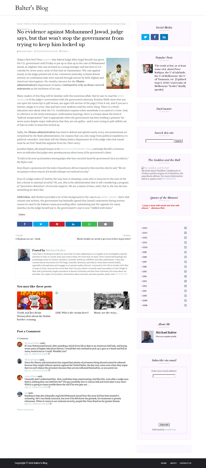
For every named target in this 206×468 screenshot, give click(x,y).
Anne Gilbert (31, 376)
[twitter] (145, 37)
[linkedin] (164, 37)
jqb (26, 393)
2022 (164, 237)
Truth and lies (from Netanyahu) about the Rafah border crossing (33, 316)
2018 (164, 257)
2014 (164, 276)
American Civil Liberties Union (76, 149)
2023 (164, 233)
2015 (164, 271)
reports (47, 59)
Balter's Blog (41, 463)
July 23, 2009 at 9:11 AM (36, 354)
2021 (164, 242)
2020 (164, 247)
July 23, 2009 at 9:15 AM (36, 370)
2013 (164, 281)
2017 (164, 262)
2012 (164, 286)
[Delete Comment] (49, 354)
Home (19, 24)
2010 (165, 295)
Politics (27, 24)
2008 (165, 305)
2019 (164, 252)
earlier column (108, 197)
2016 (165, 266)
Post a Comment (25, 409)
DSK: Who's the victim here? (72, 312)
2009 (164, 300)
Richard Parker (32, 343)
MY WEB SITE (121, 274)
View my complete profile (166, 336)
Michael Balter (26, 51)
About (173, 463)
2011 (165, 291)
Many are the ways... (106, 312)
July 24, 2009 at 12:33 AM (37, 404)
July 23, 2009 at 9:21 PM (36, 387)
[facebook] (155, 37)
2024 (164, 228)
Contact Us (185, 463)
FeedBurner (170, 429)
